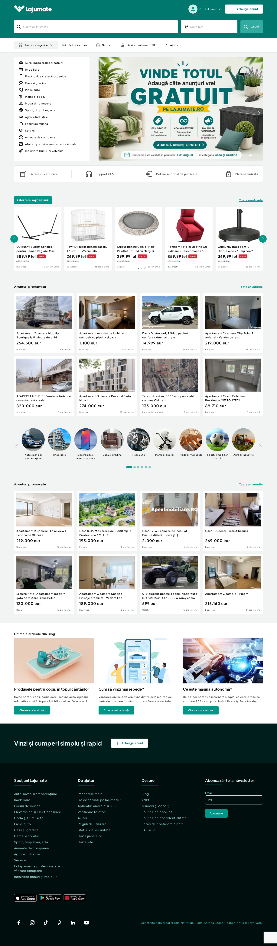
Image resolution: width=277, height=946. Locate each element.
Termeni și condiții (156, 806)
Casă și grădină (26, 830)
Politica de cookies (157, 812)
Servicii (20, 860)
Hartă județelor (90, 836)
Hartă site (85, 842)
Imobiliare (22, 800)
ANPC (146, 800)
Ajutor (82, 818)
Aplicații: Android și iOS (97, 806)
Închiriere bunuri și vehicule (36, 877)
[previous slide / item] (102, 109)
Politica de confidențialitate (164, 818)
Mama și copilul (26, 836)
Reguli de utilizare (92, 824)
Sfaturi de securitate (94, 830)
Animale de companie (31, 848)
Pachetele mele (90, 794)
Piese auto (22, 824)
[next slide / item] (259, 109)
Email (209, 792)
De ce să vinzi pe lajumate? (99, 800)
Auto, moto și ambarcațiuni (35, 794)
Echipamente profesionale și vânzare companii (37, 868)
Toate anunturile (251, 286)
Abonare (216, 813)
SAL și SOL (150, 830)
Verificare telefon (92, 812)
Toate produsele (251, 200)
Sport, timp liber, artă (31, 842)
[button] (240, 155)
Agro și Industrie (27, 854)
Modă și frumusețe (29, 818)
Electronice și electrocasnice (37, 812)
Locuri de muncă (27, 806)
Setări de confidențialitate (163, 824)
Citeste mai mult (29, 710)
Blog (145, 794)
